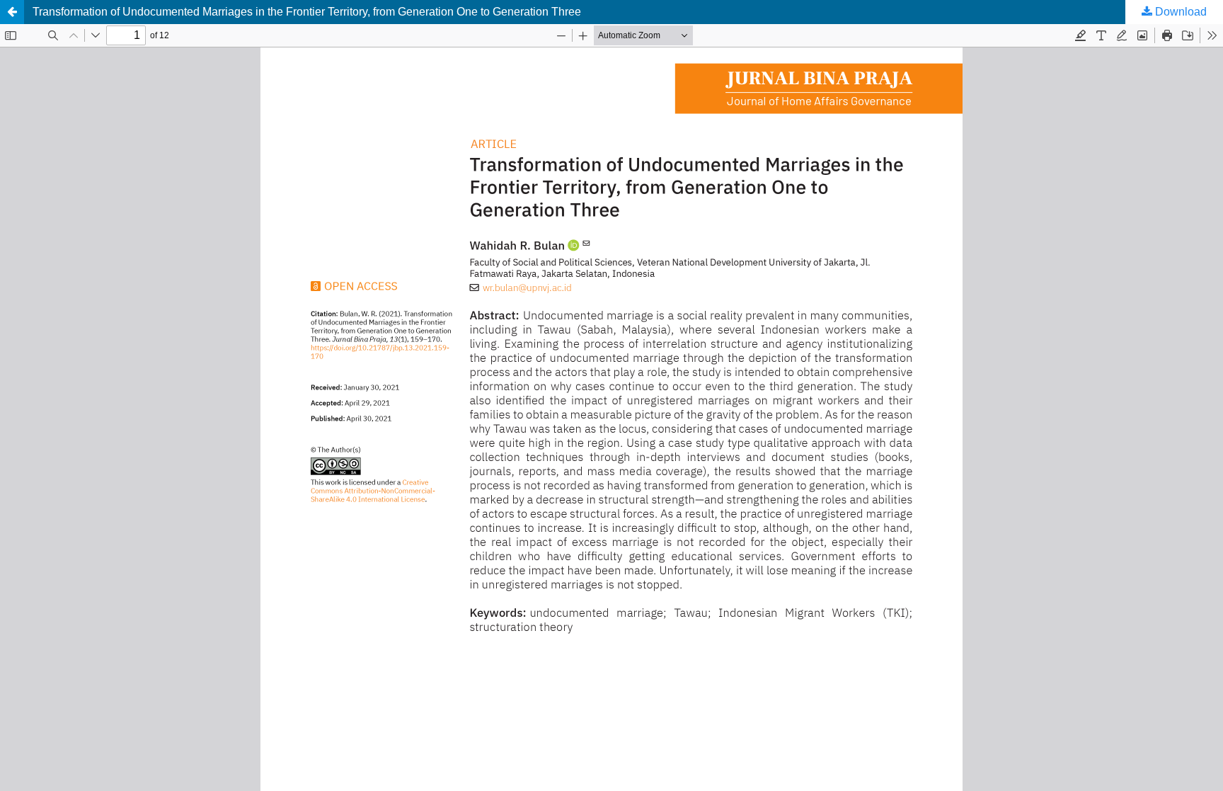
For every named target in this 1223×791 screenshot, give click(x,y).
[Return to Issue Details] (12, 12)
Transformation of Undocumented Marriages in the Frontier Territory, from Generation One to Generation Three (307, 12)
